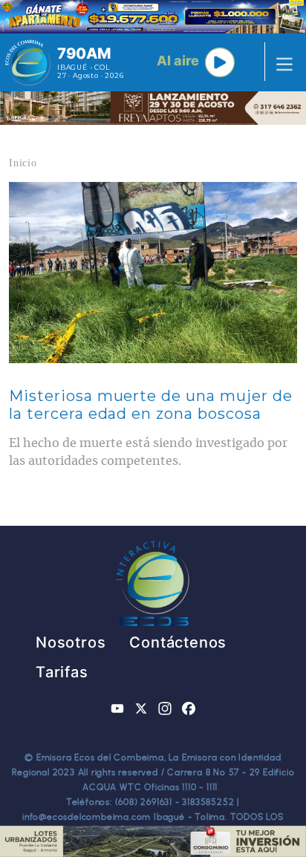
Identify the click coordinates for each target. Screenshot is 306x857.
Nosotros (70, 642)
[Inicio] (27, 62)
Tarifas (62, 672)
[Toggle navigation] (280, 62)
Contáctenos (178, 642)
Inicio (23, 163)
